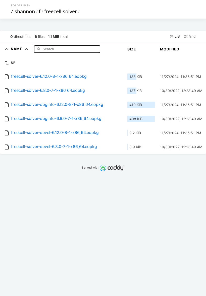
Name (17, 49)
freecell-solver (60, 11)
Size (131, 49)
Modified (169, 49)
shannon (25, 11)
